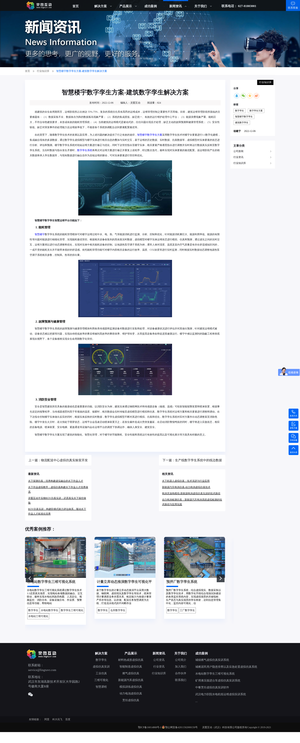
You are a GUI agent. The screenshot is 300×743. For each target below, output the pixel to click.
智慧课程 (101, 686)
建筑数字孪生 (241, 122)
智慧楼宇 (40, 234)
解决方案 (100, 6)
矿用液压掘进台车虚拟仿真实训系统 (217, 680)
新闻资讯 (175, 6)
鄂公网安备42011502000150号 (181, 727)
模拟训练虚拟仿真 (131, 686)
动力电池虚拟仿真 (131, 693)
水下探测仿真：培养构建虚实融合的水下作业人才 (55, 481)
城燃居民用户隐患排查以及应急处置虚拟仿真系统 (226, 666)
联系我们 (180, 680)
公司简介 (180, 659)
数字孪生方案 (256, 111)
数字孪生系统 (84, 150)
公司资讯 (159, 659)
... (196, 701)
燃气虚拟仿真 (130, 673)
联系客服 (293, 7)
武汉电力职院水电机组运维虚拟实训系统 (220, 694)
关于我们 (200, 6)
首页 (75, 6)
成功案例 (150, 6)
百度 (67, 719)
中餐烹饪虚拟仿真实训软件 (212, 687)
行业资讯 (238, 157)
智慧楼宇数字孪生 (244, 116)
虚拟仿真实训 (101, 666)
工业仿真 (101, 673)
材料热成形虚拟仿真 (130, 659)
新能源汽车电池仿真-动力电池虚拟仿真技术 (186, 487)
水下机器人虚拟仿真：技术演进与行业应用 (186, 481)
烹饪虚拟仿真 (130, 700)
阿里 (46, 719)
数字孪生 (239, 111)
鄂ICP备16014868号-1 (149, 727)
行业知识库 (239, 163)
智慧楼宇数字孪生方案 (149, 134)
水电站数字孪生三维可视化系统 (215, 673)
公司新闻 (238, 151)
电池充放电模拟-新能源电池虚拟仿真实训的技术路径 (191, 493)
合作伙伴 (180, 673)
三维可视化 (101, 680)
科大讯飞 (57, 719)
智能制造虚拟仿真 (131, 666)
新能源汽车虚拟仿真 (130, 680)
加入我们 (180, 666)
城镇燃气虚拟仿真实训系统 (212, 659)
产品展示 (125, 6)
